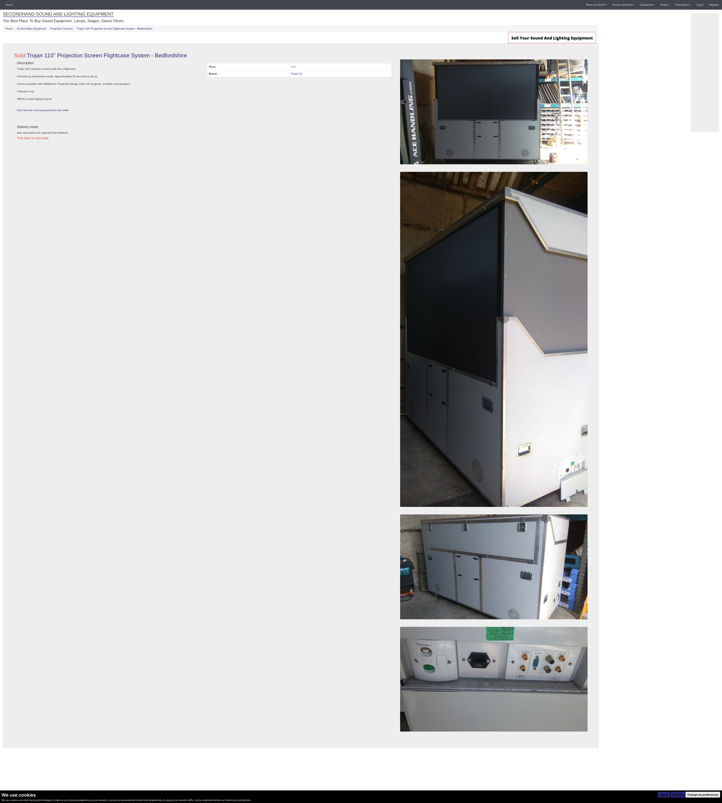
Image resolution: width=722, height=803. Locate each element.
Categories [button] (646, 4)
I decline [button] (678, 794)
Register (714, 4)
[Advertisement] (127, 178)
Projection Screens (61, 28)
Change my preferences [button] (702, 794)
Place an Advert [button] (595, 4)
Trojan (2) (296, 73)
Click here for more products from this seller (43, 110)
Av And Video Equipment (31, 28)
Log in (700, 4)
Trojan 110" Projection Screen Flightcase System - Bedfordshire (114, 28)
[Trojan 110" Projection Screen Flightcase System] (494, 111)
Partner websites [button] (622, 4)
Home (9, 4)
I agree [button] (664, 794)
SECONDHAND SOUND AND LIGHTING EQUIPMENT (58, 14)
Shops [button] (664, 4)
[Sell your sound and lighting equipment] (552, 37)
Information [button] (682, 4)
